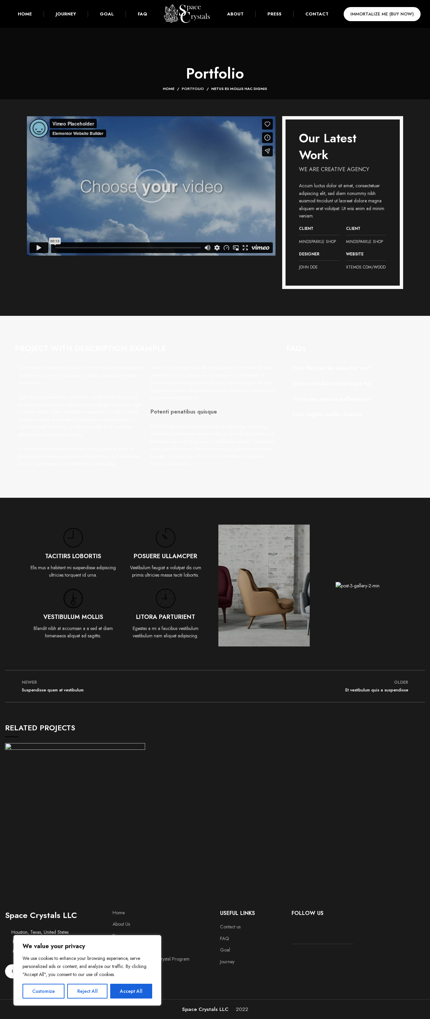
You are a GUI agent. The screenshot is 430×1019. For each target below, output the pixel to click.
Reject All (87, 991)
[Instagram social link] (304, 929)
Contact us (230, 927)
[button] (151, 186)
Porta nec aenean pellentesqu (331, 399)
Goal (225, 950)
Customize (43, 991)
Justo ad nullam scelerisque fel (332, 383)
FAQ (224, 938)
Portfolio (193, 88)
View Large (140, 748)
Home (168, 88)
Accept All (131, 991)
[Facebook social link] (296, 929)
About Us (121, 924)
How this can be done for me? (332, 368)
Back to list (215, 686)
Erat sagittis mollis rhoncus (327, 414)
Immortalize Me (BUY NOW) (382, 14)
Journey (227, 962)
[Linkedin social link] (313, 929)
